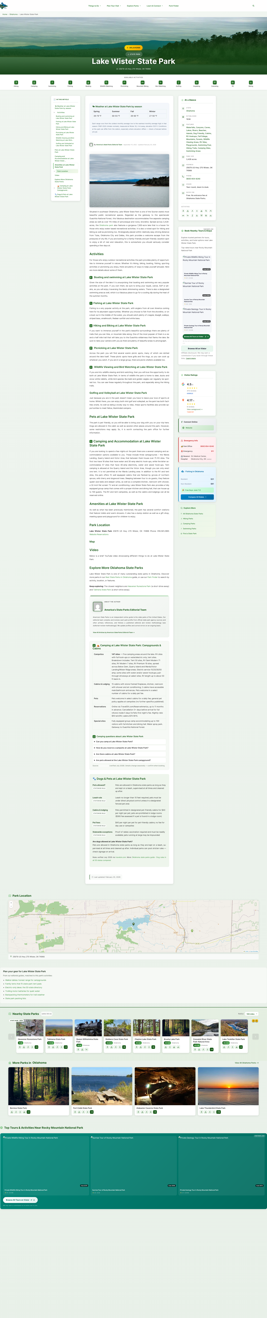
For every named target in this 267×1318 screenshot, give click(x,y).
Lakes (188, 130)
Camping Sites (204, 148)
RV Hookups (191, 136)
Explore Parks (133, 6)
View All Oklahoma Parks (245, 1063)
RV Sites (203, 142)
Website (92, 534)
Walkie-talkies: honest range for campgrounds (25, 980)
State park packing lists (15, 998)
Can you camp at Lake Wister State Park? (114, 741)
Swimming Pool (204, 145)
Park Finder (174, 6)
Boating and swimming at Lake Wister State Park (65, 117)
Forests (199, 139)
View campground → (195, 409)
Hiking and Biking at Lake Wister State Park (65, 128)
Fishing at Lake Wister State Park (66, 123)
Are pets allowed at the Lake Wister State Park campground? (123, 760)
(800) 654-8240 (193, 179)
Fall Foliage (202, 136)
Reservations (102, 534)
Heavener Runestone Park (139, 586)
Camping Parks (189, 524)
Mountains (190, 139)
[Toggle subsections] (54, 112)
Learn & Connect (154, 6)
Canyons (199, 127)
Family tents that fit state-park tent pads (23, 984)
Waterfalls (190, 127)
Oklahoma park (106, 225)
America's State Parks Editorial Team (109, 144)
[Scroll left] (11, 1037)
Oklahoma (13, 14)
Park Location (62, 171)
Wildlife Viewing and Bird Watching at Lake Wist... (65, 139)
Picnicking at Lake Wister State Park (65, 133)
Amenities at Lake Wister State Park (64, 166)
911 (212, 451)
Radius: (241, 1014)
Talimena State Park (102, 590)
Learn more (191, 358)
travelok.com (104, 766)
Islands (189, 133)
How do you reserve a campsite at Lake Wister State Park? (122, 748)
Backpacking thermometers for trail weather (25, 995)
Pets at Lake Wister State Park (64, 151)
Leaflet (246, 951)
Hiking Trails (191, 148)
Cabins (208, 133)
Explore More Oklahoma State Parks (64, 180)
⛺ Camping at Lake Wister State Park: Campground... (65, 188)
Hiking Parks (188, 519)
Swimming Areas (193, 151)
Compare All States (196, 497)
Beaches (202, 130)
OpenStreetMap (254, 951)
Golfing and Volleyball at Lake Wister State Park (65, 144)
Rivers (195, 130)
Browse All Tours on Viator (193, 336)
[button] (253, 5)
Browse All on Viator (197, 348)
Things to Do (93, 6)
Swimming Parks (189, 529)
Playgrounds (191, 145)
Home (5, 14)
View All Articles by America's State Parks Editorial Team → (114, 632)
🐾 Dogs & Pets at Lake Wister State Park (63, 195)
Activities (61, 112)
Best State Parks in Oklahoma (119, 577)
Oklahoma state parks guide (143, 857)
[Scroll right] (255, 1037)
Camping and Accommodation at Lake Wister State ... (64, 158)
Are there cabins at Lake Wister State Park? (115, 754)
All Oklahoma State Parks (193, 514)
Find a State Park (189, 533)
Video (57, 175)
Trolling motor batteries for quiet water (22, 991)
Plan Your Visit (113, 6)
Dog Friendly (198, 133)
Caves (207, 127)
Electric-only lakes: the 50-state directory (23, 987)
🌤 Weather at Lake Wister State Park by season (65, 107)
